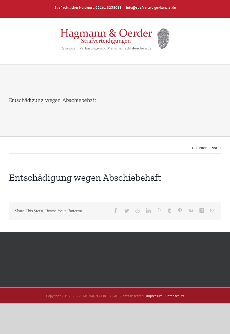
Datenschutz (174, 296)
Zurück (201, 148)
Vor (214, 148)
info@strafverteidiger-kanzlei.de (151, 7)
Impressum (154, 296)
